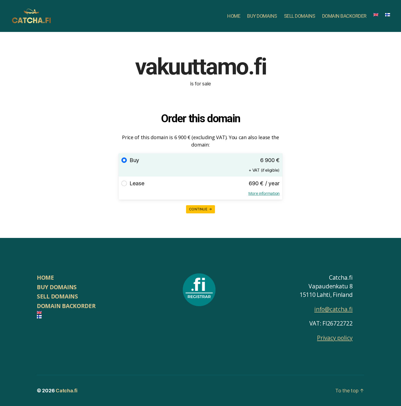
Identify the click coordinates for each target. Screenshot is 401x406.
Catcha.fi (66, 390)
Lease (137, 183)
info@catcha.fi (333, 309)
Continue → (200, 209)
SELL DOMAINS (299, 16)
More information (264, 193)
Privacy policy (334, 338)
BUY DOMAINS (262, 16)
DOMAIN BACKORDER (344, 16)
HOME (233, 16)
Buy (134, 160)
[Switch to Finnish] (387, 14)
